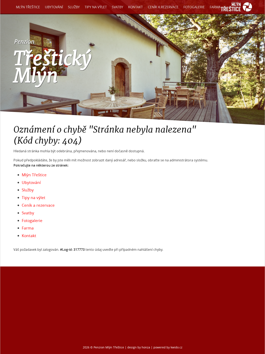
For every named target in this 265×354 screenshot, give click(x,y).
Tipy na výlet (96, 7)
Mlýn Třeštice (28, 7)
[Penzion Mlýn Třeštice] (236, 12)
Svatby (117, 7)
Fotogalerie (194, 7)
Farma (215, 7)
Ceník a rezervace (163, 7)
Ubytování (54, 7)
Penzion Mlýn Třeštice (109, 347)
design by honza (139, 347)
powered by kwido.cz (167, 347)
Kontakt (135, 7)
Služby (74, 7)
